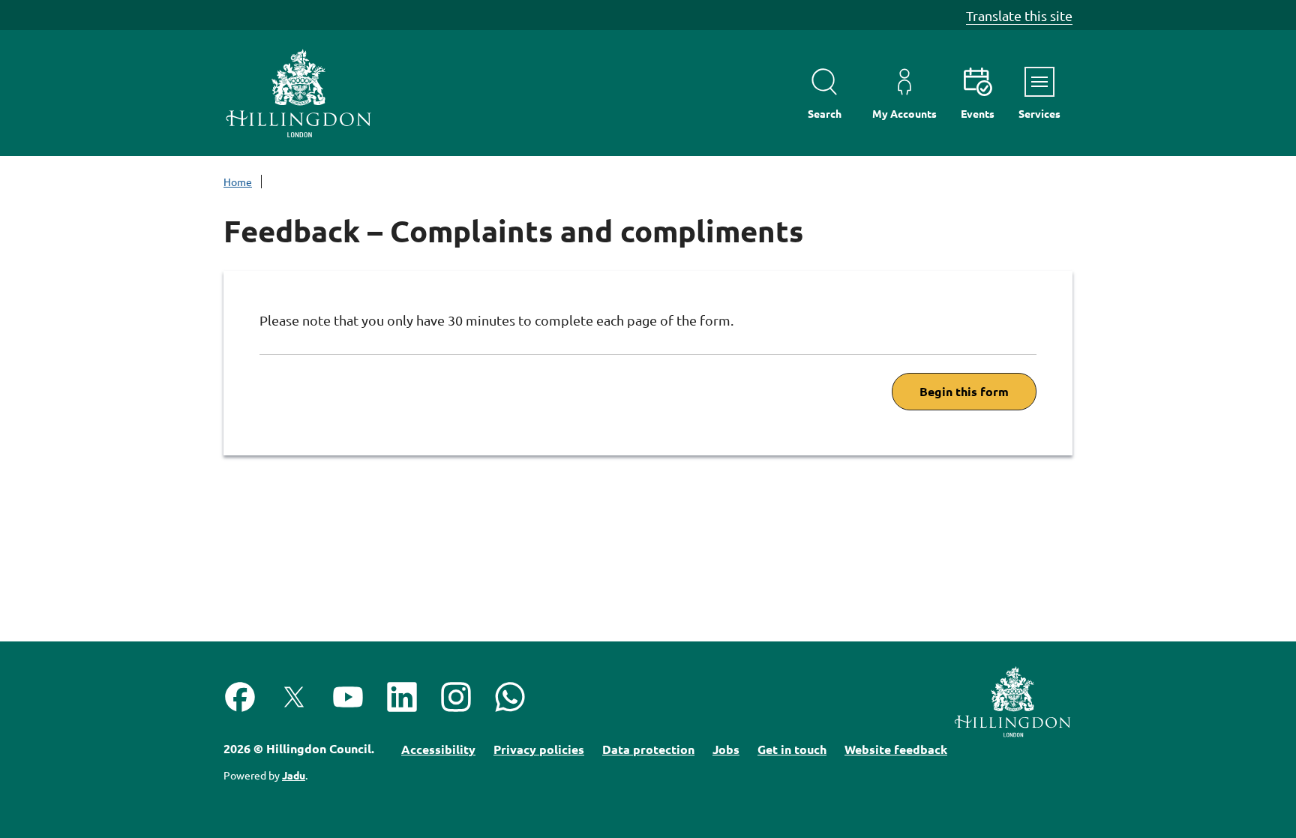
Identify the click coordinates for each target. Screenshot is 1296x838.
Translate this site (1019, 15)
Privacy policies (539, 749)
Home (238, 181)
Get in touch (792, 749)
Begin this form (964, 391)
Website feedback (895, 749)
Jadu (293, 775)
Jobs (726, 749)
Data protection (648, 749)
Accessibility (438, 749)
